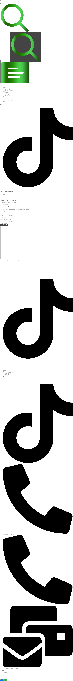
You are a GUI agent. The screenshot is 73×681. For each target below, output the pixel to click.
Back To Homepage (4, 204)
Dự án (4, 91)
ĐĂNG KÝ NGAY (4, 224)
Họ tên (2, 213)
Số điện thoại (3, 215)
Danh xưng (2, 211)
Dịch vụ (4, 87)
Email (1, 217)
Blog (4, 101)
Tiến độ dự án (5, 676)
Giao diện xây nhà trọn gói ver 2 (9, 372)
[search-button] (25, 47)
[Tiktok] (38, 187)
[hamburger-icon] (15, 72)
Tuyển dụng (5, 678)
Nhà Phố (6, 92)
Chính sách (5, 378)
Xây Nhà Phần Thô (8, 89)
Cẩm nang (5, 96)
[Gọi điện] (5, 680)
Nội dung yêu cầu (4, 223)
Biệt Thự (6, 93)
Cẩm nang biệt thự (8, 97)
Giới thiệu (4, 86)
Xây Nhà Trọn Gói (8, 88)
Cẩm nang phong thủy (9, 100)
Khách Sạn (7, 94)
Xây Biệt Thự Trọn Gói (7, 373)
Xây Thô (4, 371)
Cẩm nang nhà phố (8, 98)
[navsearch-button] (14, 31)
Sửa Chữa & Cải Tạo (7, 374)
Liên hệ (4, 102)
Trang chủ (5, 84)
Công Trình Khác (8, 95)
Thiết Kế (4, 370)
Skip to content (3, 2)
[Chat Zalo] (1, 680)
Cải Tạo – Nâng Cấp (9, 90)
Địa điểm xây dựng (4, 219)
